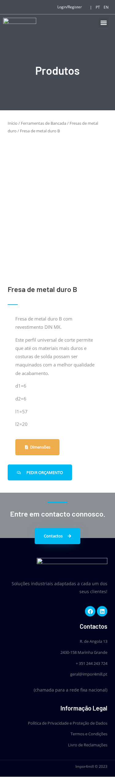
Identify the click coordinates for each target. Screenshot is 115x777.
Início (12, 123)
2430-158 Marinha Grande (83, 652)
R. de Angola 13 (93, 641)
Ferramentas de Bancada (43, 123)
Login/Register (69, 6)
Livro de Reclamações (87, 745)
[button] (103, 22)
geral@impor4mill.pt (88, 674)
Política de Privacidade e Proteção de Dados (67, 723)
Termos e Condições (89, 734)
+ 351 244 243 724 (91, 663)
